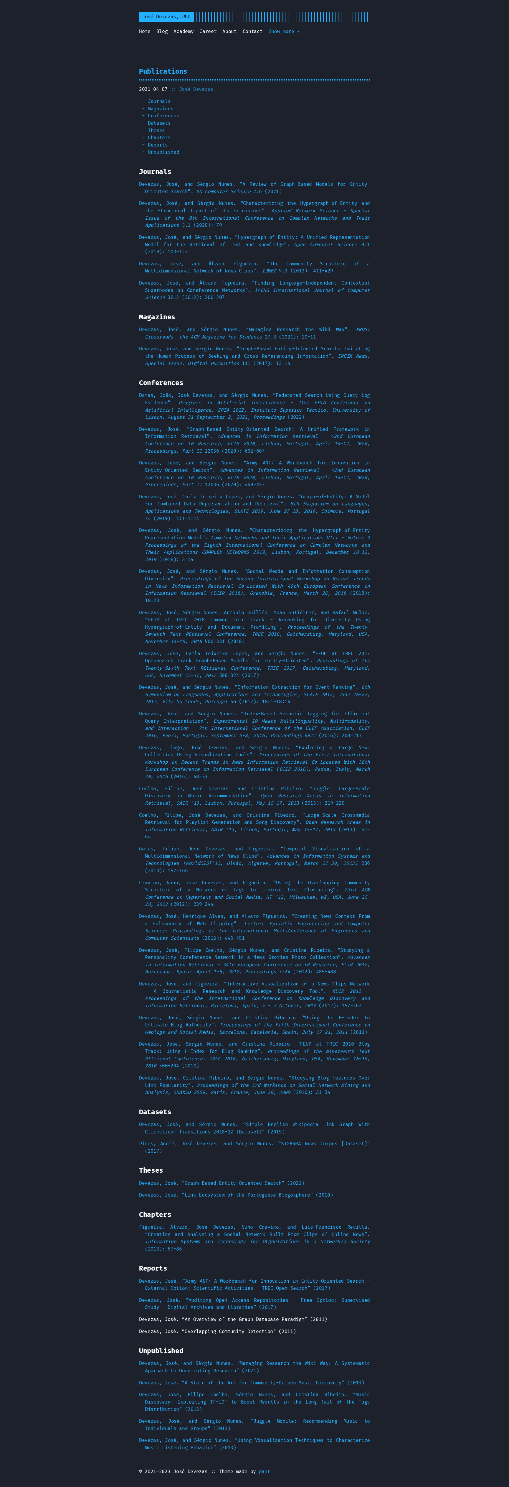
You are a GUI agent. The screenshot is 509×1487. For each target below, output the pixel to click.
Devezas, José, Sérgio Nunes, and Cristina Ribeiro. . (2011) (254, 1025)
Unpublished (163, 152)
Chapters (159, 138)
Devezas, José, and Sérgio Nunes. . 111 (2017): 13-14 (254, 356)
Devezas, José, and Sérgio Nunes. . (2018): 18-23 (254, 586)
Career (208, 31)
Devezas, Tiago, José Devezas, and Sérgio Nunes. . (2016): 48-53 (254, 762)
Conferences (163, 116)
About (229, 31)
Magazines (160, 109)
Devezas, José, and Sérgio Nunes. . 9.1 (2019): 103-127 (254, 244)
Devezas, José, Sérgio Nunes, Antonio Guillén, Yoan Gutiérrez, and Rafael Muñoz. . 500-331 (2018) (254, 627)
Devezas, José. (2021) (221, 1183)
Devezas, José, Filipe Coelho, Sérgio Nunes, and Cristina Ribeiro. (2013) (254, 1402)
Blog (162, 31)
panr (264, 1472)
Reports (158, 145)
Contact (253, 31)
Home (145, 31)
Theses (156, 131)
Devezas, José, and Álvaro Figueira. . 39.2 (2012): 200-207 (254, 290)
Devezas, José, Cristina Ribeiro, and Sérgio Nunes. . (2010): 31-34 (254, 1085)
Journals (159, 101)
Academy (183, 31)
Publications (163, 72)
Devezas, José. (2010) (236, 1195)
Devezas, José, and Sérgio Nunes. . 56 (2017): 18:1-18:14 (254, 694)
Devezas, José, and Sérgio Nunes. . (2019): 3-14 (254, 545)
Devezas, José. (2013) (251, 1383)
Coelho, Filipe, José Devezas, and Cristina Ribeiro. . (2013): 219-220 (254, 796)
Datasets (159, 123)
